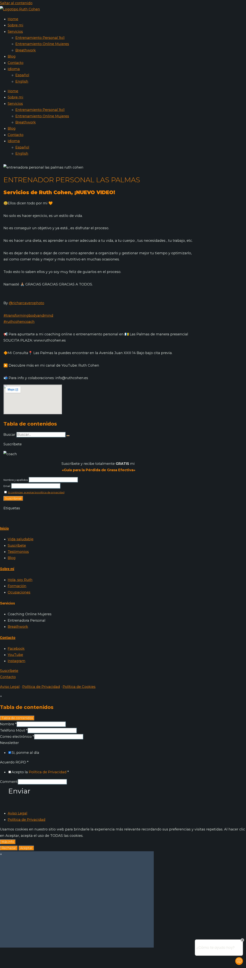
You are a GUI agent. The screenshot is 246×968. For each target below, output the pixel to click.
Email (6, 486)
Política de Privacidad (41, 687)
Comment (9, 782)
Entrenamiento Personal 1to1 (40, 38)
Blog (12, 56)
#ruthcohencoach (19, 322)
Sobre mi (15, 25)
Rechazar (9, 848)
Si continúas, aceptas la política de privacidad (36, 492)
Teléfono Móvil (13, 730)
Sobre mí (7, 568)
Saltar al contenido (16, 3)
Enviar (19, 791)
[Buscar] (68, 435)
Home (13, 19)
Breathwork (25, 50)
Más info (8, 842)
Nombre (8, 724)
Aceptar (26, 848)
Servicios (15, 31)
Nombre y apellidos (15, 480)
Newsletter (9, 743)
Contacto (15, 63)
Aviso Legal (10, 687)
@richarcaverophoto (26, 303)
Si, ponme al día (25, 753)
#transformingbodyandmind (28, 315)
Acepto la (40, 772)
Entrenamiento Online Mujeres (42, 44)
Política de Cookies (79, 687)
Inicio (4, 528)
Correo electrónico (17, 737)
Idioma (14, 69)
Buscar (9, 434)
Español (22, 75)
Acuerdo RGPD (14, 762)
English (21, 81)
